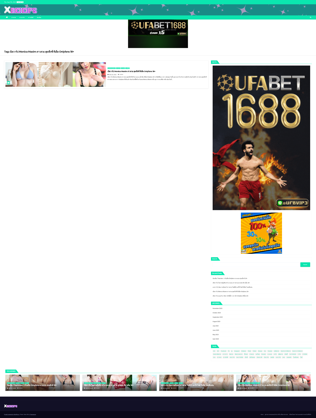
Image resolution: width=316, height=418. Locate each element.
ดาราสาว (225, 354)
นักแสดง (263, 354)
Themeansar (33, 414)
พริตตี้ (286, 354)
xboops (260, 351)
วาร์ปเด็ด (304, 354)
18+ (214, 351)
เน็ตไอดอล (252, 357)
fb (228, 351)
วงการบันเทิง (292, 354)
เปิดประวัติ (259, 357)
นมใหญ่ (258, 354)
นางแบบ (270, 354)
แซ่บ (284, 357)
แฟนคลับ (289, 357)
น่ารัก (275, 354)
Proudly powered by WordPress (11, 414)
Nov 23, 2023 (89, 388)
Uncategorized (111, 68)
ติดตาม (231, 354)
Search (214, 259)
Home (262, 414)
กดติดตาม (276, 351)
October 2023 (217, 312)
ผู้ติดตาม (280, 354)
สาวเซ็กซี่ (30, 17)
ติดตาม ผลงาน (238, 354)
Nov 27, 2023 (12, 388)
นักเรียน (39, 17)
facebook (223, 351)
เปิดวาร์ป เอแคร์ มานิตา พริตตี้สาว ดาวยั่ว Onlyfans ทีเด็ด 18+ (230, 296)
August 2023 (216, 321)
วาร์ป (299, 354)
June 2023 (216, 330)
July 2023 (215, 326)
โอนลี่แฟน (295, 357)
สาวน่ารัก (22, 17)
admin (121, 74)
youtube (270, 351)
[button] (310, 17)
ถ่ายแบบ (252, 354)
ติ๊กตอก (246, 354)
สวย (214, 357)
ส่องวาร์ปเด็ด (239, 357)
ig (231, 351)
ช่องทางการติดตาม (285, 351)
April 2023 (216, 339)
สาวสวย (14, 17)
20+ (218, 351)
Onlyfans (243, 351)
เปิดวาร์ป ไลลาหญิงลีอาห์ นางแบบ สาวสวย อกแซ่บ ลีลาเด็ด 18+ (231, 282)
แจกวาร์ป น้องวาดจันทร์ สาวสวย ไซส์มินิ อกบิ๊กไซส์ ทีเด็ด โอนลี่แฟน (232, 287)
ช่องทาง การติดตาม (297, 351)
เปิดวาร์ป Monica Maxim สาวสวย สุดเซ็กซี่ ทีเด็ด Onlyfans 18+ (131, 71)
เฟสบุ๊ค (272, 357)
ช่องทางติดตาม (217, 354)
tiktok (249, 351)
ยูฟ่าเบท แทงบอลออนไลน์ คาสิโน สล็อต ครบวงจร (276, 414)
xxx (265, 351)
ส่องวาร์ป (232, 357)
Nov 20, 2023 (112, 74)
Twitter (254, 351)
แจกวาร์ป (278, 357)
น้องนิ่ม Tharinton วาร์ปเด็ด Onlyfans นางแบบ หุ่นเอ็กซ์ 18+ (230, 278)
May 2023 (216, 334)
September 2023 (218, 317)
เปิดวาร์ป (266, 357)
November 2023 (217, 308)
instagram (236, 351)
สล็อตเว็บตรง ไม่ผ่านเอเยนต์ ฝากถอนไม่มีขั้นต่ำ (300, 414)
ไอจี (301, 357)
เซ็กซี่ (246, 357)
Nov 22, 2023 (166, 388)
